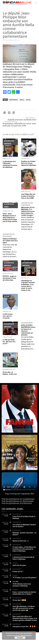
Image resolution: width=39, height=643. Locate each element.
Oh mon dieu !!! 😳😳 (19, 600)
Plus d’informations (26, 635)
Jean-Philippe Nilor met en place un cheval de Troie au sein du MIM (28, 196)
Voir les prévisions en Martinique (18, 501)
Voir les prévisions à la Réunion (17, 503)
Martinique (13, 100)
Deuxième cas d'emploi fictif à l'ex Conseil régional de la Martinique (28, 163)
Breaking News (27, 323)
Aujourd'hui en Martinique (9, 142)
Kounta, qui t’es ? (18, 571)
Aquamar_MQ (27, 493)
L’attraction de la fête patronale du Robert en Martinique (23, 558)
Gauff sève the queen (19, 565)
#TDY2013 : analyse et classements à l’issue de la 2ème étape (9, 278)
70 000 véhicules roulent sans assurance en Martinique (22, 585)
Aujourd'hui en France (9, 205)
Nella (22, 100)
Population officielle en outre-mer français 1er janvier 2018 (19, 124)
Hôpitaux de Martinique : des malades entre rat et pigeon (10, 240)
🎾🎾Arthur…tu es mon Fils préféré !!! (24, 578)
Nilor (28, 100)
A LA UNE (25, 141)
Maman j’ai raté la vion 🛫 (21, 541)
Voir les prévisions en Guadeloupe (18, 499)
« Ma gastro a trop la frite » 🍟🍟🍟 (24, 626)
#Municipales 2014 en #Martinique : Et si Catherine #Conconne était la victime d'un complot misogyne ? (28, 211)
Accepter (20, 638)
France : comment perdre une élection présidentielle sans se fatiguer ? (24, 593)
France (15, 589)
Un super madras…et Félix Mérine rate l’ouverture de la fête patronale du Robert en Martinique (24, 549)
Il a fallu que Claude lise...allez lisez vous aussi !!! (9, 341)
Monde (15, 563)
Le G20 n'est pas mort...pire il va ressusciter (8, 316)
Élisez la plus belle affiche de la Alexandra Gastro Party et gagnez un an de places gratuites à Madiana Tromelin (25, 618)
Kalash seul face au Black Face (22, 119)
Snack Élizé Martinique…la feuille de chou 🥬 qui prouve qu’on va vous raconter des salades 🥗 (24, 608)
